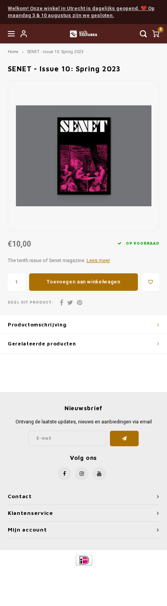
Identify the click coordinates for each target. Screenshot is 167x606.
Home (13, 52)
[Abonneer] (124, 438)
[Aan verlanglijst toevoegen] (150, 282)
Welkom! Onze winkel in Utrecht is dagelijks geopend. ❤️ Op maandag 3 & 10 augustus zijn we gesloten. (81, 12)
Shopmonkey (83, 579)
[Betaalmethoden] (84, 560)
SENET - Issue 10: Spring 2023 (55, 52)
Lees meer (98, 260)
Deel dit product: (30, 302)
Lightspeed (115, 573)
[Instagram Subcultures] (82, 473)
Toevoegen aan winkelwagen (83, 281)
